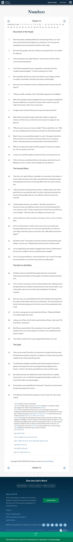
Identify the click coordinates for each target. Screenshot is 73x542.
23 (20, 27)
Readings (63, 2)
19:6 (34, 415)
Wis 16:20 (40, 441)
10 (40, 24)
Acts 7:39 (34, 437)
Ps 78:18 (21, 433)
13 (48, 24)
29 (37, 27)
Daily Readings (22, 485)
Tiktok (65, 525)
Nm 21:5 (22, 437)
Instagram (60, 525)
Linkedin (56, 525)
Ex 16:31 (38, 405)
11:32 (17, 425)
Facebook (48, 525)
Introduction (13, 24)
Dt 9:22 (21, 429)
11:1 (17, 429)
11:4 (17, 433)
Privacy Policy (49, 461)
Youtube (52, 525)
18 (63, 24)
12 (45, 24)
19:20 (41, 413)
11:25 (17, 409)
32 (46, 27)
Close (36, 533)
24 (23, 27)
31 (43, 27)
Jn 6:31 (46, 441)
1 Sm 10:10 (33, 413)
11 (29, 415)
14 (51, 24)
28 (34, 27)
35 (55, 27)
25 (26, 27)
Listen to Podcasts (35, 485)
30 (40, 27)
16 (57, 24)
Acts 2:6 (25, 415)
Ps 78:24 (33, 441)
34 (52, 27)
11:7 (16, 405)
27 (31, 27)
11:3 (16, 403)
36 (57, 27)
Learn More (51, 500)
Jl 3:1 (47, 413)
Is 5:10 (34, 425)
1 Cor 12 (38, 415)
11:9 (17, 444)
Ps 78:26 (22, 448)
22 (17, 27)
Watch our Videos (49, 485)
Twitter (43, 525)
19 (8, 27)
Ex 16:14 (23, 441)
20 (11, 27)
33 (49, 27)
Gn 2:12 (43, 407)
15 (54, 24)
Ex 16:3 (28, 437)
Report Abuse (52, 2)
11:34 (17, 427)
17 (60, 24)
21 (14, 27)
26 (28, 27)
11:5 (16, 437)
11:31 (17, 417)
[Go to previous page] (9, 21)
